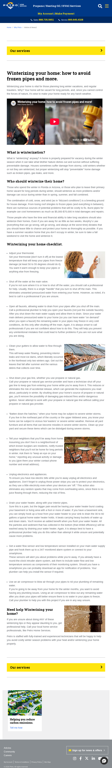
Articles (7, 748)
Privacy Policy (36, 762)
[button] (104, 761)
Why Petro (18, 27)
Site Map (47, 762)
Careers (8, 755)
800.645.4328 (75, 19)
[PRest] (74, 759)
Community (9, 752)
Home (9, 27)
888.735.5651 (46, 19)
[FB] (80, 759)
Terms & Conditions (22, 762)
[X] (87, 759)
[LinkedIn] (93, 759)
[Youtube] (100, 759)
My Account (45, 13)
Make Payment (64, 13)
